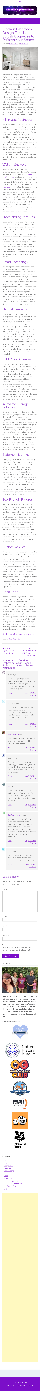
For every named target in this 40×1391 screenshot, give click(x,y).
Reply (10, 693)
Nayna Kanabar (13, 734)
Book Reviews (12, 1181)
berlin (10, 786)
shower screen (7, 187)
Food (6, 1176)
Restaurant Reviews (14, 1183)
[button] (20, 21)
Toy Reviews (12, 1186)
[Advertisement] (20, 1277)
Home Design (13, 639)
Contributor (24, 44)
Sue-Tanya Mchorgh (15, 815)
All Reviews (8, 1178)
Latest (4, 1160)
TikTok (27, 1385)
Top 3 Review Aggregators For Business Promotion (9, 650)
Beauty (6, 1163)
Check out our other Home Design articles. (18, 634)
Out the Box (23, 1382)
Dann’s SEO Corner (12, 1385)
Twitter (32, 1385)
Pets (6, 1173)
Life (19, 639)
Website (5, 935)
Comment (6, 890)
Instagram (22, 1385)
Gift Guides (8, 1168)
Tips (5, 1189)
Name (5, 916)
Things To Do (8, 1166)
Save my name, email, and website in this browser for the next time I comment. (17, 948)
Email (4, 926)
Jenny (10, 851)
